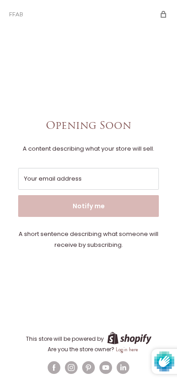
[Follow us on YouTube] (105, 367)
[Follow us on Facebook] (54, 367)
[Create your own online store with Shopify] (129, 338)
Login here (127, 349)
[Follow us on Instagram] (71, 367)
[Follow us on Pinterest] (88, 367)
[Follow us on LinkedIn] (123, 367)
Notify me (89, 206)
